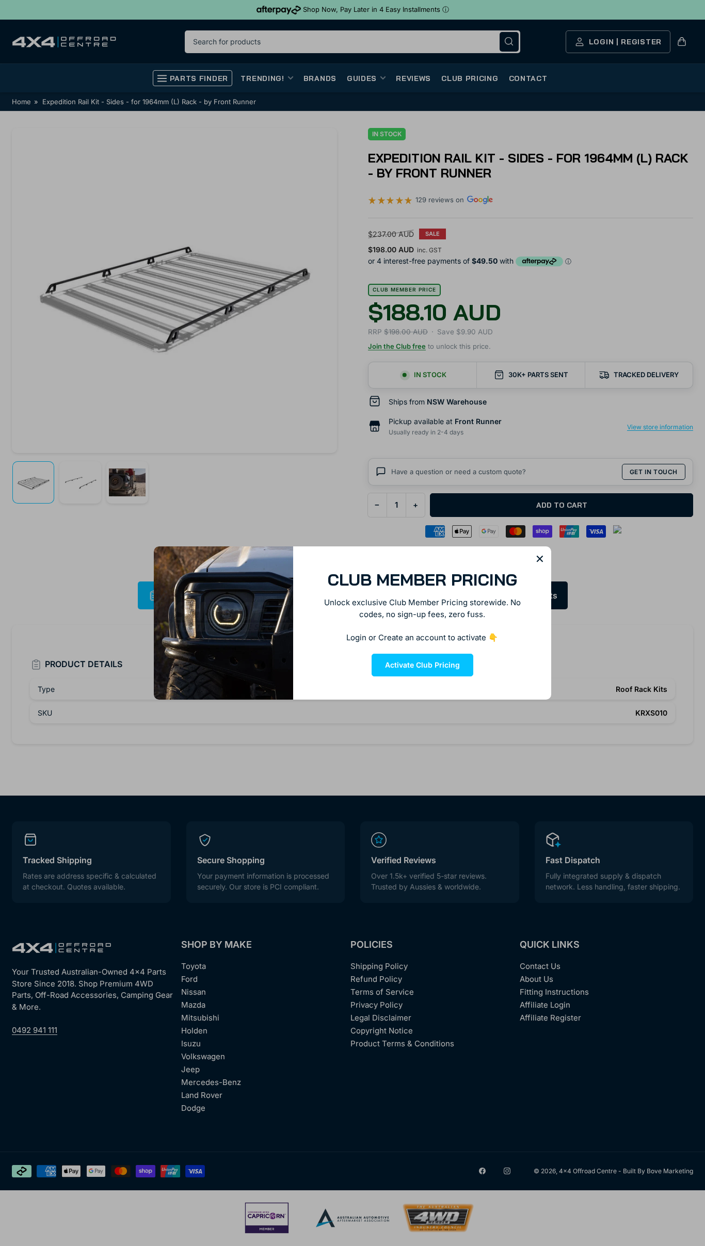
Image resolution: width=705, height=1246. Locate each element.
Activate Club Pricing (422, 664)
